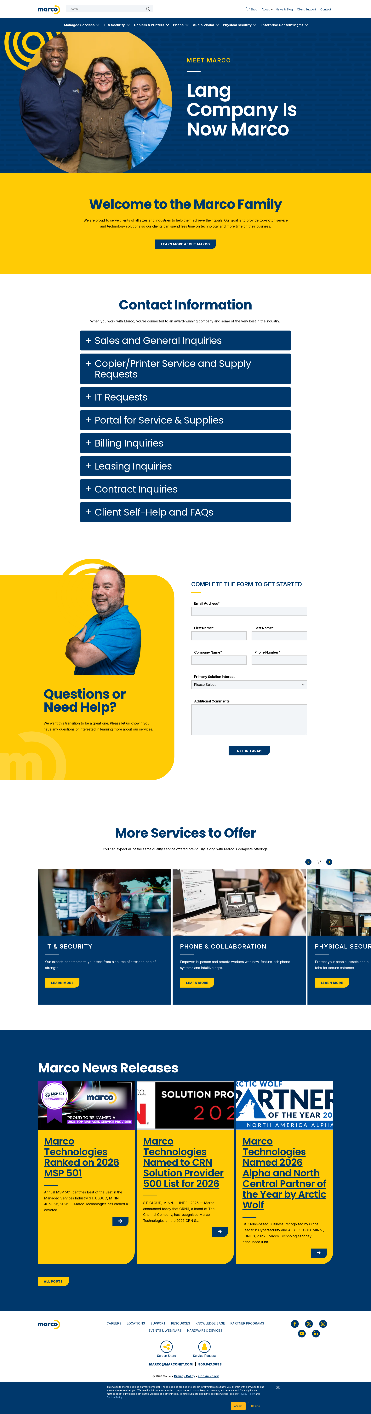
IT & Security (114, 25)
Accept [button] (238, 1406)
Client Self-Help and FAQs (154, 512)
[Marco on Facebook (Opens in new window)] (295, 1324)
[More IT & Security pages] (128, 25)
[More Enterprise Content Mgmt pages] (306, 25)
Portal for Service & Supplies (159, 420)
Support (158, 1323)
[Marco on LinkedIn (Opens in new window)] (316, 1333)
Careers (114, 1323)
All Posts (53, 1281)
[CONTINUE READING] (120, 1221)
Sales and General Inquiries (158, 340)
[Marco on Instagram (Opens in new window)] (323, 1324)
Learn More (62, 983)
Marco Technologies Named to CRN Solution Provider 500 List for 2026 (183, 1162)
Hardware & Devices (204, 1330)
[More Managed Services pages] (98, 25)
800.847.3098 (210, 1364)
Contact (325, 9)
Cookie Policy (114, 1397)
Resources (180, 1323)
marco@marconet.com (171, 1364)
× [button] (278, 1387)
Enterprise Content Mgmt (282, 25)
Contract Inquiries (136, 489)
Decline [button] (255, 1406)
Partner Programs (247, 1323)
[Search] (148, 8)
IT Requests (121, 397)
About (266, 9)
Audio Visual (203, 25)
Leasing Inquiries (133, 466)
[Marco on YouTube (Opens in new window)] (302, 1333)
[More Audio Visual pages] (217, 25)
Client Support (306, 9)
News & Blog (284, 9)
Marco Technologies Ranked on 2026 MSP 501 (81, 1157)
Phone (178, 25)
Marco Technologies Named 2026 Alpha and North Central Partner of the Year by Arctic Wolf (284, 1173)
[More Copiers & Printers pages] (167, 25)
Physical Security (237, 25)
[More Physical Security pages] (255, 25)
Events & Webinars (165, 1330)
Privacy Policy (247, 1393)
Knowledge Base (210, 1323)
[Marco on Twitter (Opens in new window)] (309, 1324)
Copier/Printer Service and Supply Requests (173, 369)
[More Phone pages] (187, 25)
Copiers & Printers (149, 25)
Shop (250, 10)
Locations (136, 1323)
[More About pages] (271, 8)
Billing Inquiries (129, 443)
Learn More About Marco (185, 244)
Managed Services (79, 25)
